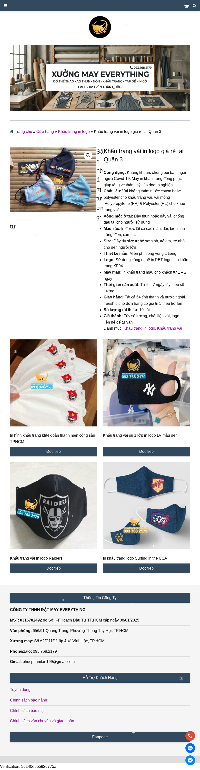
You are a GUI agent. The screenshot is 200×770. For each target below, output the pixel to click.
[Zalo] (190, 748)
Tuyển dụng (20, 690)
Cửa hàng (45, 131)
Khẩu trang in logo (74, 131)
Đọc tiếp (53, 451)
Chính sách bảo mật (27, 711)
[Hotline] (190, 736)
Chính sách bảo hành (28, 700)
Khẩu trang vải (169, 328)
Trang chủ (23, 131)
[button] (88, 155)
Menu (100, 5)
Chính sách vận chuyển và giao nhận (42, 721)
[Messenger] (190, 760)
